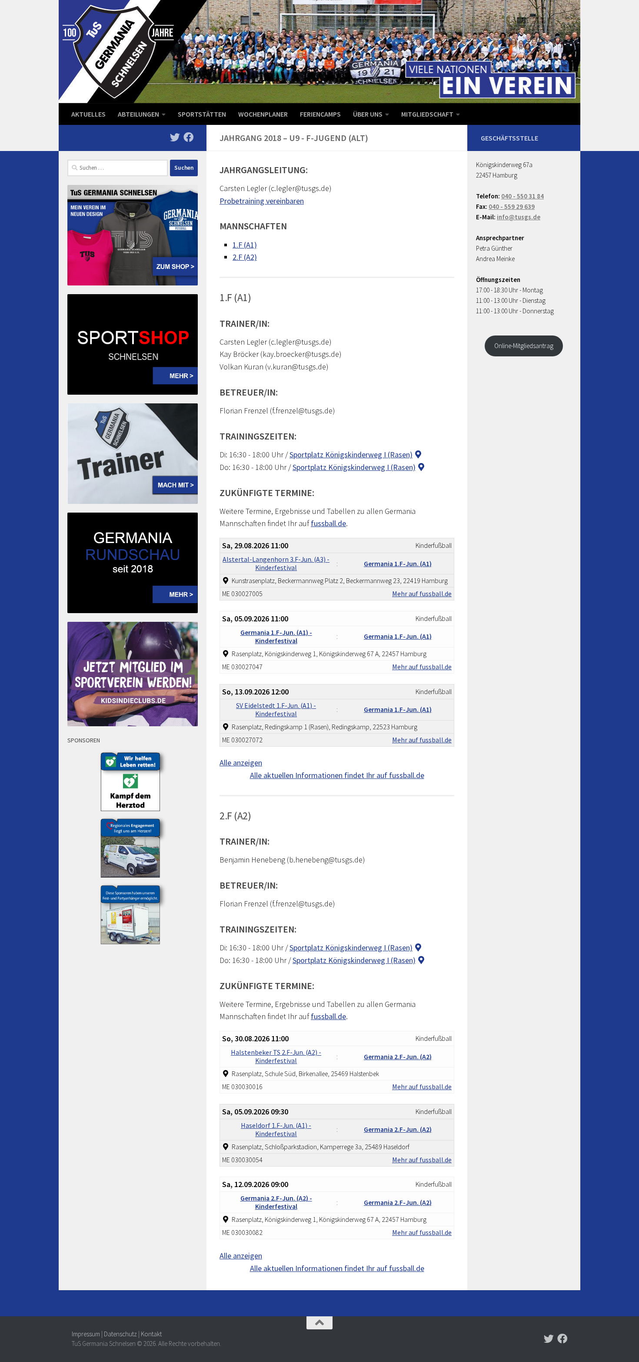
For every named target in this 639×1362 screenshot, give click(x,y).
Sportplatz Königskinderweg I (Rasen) (351, 455)
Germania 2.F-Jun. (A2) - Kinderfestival (276, 1202)
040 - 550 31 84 (522, 196)
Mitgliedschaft (427, 114)
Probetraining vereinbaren (262, 201)
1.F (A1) (245, 245)
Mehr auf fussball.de (422, 594)
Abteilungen (138, 114)
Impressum (86, 1334)
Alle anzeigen (241, 763)
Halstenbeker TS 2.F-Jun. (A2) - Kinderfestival (276, 1056)
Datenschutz (120, 1334)
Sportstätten (202, 114)
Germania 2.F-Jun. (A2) (398, 1057)
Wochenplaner (263, 114)
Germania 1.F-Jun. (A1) (398, 564)
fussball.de (328, 523)
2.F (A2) (245, 257)
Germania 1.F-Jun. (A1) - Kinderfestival (276, 636)
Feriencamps (320, 114)
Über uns (368, 114)
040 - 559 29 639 (512, 206)
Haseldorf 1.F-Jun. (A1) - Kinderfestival (276, 1129)
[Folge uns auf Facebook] (188, 137)
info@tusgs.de (518, 217)
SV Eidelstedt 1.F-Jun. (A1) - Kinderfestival (276, 709)
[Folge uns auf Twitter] (175, 137)
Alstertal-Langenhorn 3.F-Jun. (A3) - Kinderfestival (276, 563)
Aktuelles (88, 114)
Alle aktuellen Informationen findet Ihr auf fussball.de (337, 775)
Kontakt (151, 1334)
